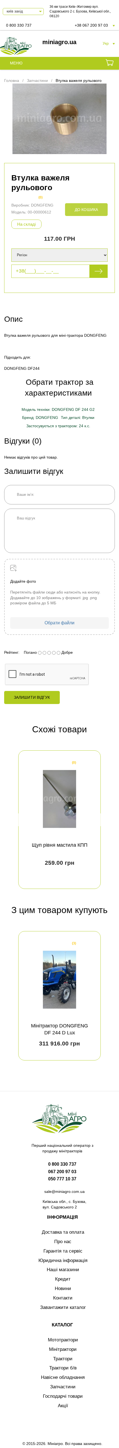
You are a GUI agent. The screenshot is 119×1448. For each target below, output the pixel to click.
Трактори (63, 1358)
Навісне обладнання (63, 1377)
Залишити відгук (32, 697)
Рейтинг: (11, 652)
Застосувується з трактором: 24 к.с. (58, 426)
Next (98, 819)
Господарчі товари (63, 1396)
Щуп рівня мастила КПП (59, 845)
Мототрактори (63, 1340)
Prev (20, 819)
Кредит (63, 1279)
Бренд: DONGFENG (40, 417)
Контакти (63, 1298)
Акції (63, 1405)
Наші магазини (63, 1269)
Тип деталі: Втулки (77, 417)
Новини (63, 1288)
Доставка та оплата (63, 1232)
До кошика (86, 209)
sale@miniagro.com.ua (64, 1191)
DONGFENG (42, 205)
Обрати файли (59, 622)
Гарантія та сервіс (62, 1251)
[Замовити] (109, 63)
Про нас (62, 1241)
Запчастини (63, 1386)
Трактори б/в (63, 1368)
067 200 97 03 (62, 1171)
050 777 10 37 (62, 1178)
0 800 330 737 (19, 25)
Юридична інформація (62, 1260)
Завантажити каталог (63, 1307)
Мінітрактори (63, 1349)
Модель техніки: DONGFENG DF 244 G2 (58, 409)
